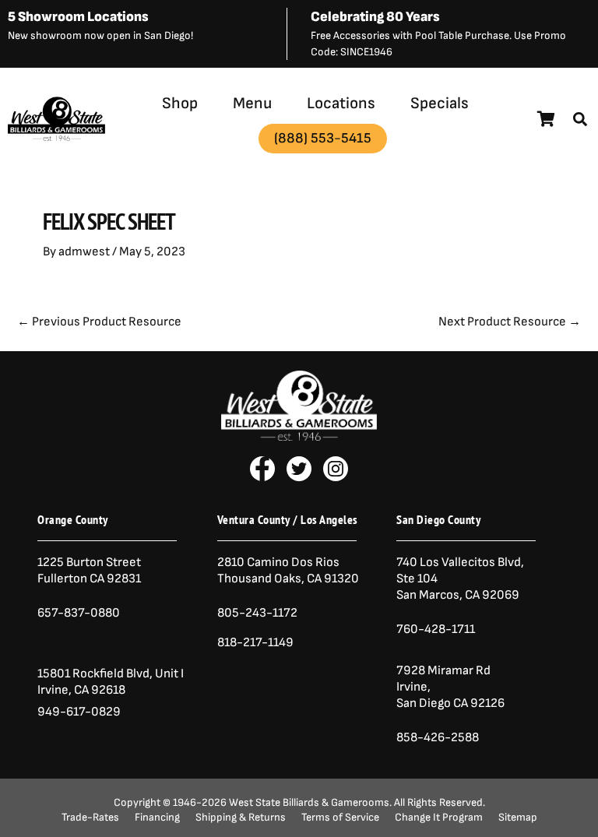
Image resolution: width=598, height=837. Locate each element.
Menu (252, 103)
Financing (157, 817)
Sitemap (517, 817)
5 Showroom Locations (78, 17)
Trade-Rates (90, 817)
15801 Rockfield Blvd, (95, 673)
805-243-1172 (257, 613)
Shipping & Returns (240, 817)
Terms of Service (340, 817)
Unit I (168, 673)
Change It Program (439, 817)
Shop (180, 103)
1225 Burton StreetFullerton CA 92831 (89, 570)
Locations (341, 103)
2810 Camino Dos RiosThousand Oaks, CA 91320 (288, 570)
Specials (439, 103)
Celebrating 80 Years (375, 17)
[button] (580, 119)
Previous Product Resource (99, 321)
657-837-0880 (78, 613)
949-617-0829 (79, 711)
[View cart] (546, 119)
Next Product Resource (509, 321)
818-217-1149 (255, 642)
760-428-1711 (436, 629)
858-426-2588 (437, 737)
